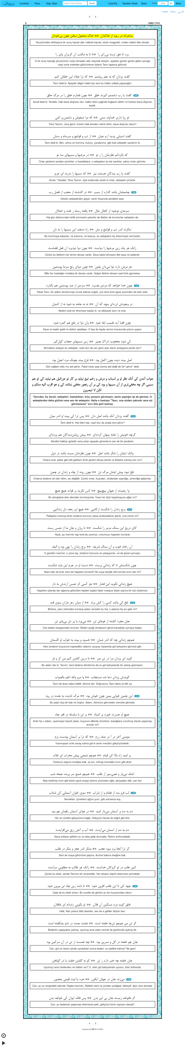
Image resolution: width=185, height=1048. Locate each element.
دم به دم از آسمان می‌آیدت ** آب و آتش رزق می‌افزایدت (92, 830)
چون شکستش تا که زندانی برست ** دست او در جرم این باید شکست (92, 566)
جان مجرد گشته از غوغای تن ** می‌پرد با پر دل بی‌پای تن (92, 621)
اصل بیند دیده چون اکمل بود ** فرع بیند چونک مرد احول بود (92, 360)
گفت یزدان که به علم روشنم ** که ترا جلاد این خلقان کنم (92, 77)
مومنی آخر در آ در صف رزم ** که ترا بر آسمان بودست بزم (92, 737)
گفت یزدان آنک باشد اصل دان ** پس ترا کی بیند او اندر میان (89, 416)
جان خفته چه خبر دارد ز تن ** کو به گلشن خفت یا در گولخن (92, 961)
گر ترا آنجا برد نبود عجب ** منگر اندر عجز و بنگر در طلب (92, 849)
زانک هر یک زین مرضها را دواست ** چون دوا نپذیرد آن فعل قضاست (92, 248)
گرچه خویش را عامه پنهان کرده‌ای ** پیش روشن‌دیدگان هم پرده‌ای (93, 435)
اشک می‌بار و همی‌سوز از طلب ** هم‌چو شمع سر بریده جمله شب (92, 774)
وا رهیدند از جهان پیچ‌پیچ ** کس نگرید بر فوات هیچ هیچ (92, 491)
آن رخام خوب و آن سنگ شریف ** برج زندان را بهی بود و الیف (92, 547)
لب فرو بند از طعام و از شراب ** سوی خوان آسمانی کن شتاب (89, 793)
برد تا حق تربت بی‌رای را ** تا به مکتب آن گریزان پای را (93, 55)
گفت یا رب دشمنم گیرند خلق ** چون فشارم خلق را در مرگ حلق (90, 95)
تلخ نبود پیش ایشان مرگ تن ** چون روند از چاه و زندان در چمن (92, 472)
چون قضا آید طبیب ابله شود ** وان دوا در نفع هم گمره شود (92, 323)
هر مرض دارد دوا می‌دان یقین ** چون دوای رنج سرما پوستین (92, 267)
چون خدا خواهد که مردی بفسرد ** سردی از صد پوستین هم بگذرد (89, 286)
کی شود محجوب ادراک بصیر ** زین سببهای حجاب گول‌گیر (92, 342)
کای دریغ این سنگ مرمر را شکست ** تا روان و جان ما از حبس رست (92, 528)
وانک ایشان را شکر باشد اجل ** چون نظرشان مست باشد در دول (92, 454)
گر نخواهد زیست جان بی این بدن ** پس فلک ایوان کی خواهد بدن (92, 998)
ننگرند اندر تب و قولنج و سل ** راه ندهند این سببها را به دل (92, 230)
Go (171, 3)
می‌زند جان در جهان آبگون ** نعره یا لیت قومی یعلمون (89, 979)
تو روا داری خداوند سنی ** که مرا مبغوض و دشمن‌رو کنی (92, 118)
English (165, 11)
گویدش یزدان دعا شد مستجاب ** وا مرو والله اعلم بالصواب (92, 677)
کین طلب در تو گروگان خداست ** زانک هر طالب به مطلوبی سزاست (92, 868)
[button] (25, 3)
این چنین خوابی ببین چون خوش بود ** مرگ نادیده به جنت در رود (90, 696)
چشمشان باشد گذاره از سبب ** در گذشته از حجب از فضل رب (89, 192)
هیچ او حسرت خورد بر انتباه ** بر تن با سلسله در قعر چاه (92, 715)
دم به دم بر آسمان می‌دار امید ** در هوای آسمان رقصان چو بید (92, 812)
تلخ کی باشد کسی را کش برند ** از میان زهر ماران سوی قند (89, 603)
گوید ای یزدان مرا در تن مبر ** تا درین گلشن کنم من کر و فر (92, 659)
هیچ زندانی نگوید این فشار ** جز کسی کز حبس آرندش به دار (92, 584)
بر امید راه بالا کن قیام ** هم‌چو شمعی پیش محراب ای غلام (92, 756)
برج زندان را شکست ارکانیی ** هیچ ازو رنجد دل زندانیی (89, 510)
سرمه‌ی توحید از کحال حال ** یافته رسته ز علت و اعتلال (92, 211)
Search (92, 3)
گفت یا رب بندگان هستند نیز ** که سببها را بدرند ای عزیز (92, 174)
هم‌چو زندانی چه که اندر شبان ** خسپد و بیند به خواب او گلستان (92, 640)
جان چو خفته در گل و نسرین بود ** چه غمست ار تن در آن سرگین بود (92, 942)
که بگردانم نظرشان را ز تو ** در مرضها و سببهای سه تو (92, 155)
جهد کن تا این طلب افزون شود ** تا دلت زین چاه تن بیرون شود (89, 886)
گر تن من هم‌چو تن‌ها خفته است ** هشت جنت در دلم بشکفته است (92, 924)
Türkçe (173, 11)
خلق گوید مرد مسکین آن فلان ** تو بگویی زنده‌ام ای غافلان (92, 905)
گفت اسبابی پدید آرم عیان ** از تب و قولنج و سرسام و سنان (92, 136)
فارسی (180, 11)
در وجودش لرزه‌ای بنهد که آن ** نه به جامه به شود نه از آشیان (92, 304)
